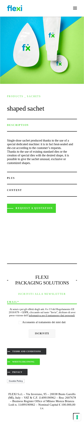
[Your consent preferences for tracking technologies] (77, 417)
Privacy (17, 372)
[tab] (42, 125)
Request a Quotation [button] (34, 208)
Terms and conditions (26, 351)
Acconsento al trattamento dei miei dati (44, 322)
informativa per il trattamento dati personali (52, 315)
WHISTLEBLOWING (23, 362)
